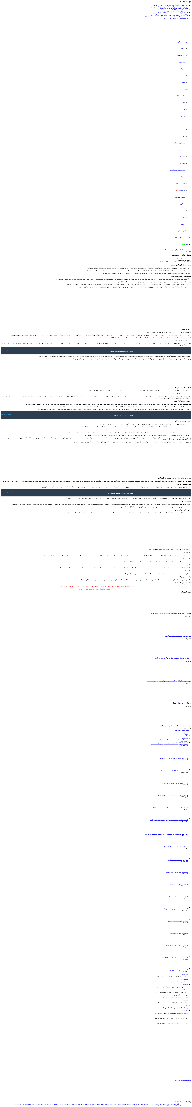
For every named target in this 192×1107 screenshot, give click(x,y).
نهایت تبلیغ (185, 989)
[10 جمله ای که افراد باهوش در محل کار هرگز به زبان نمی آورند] (176, 655)
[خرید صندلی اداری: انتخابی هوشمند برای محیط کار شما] (178, 723)
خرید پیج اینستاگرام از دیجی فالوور (182, 1080)
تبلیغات (185, 244)
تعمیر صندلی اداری (44, 1104)
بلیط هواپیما (185, 984)
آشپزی (183, 102)
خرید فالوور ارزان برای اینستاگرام (183, 1101)
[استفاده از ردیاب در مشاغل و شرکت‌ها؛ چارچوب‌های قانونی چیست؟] (176, 610)
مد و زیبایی (182, 176)
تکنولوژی (183, 116)
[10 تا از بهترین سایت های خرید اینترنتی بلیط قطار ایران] (180, 956)
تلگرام (183, 210)
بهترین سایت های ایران (182, 41)
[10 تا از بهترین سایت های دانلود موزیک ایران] (180, 883)
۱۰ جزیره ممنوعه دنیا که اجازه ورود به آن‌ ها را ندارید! (175, 11)
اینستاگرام (182, 204)
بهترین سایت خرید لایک (18, 1104)
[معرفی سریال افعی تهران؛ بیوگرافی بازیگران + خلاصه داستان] (180, 794)
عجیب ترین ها (180, 190)
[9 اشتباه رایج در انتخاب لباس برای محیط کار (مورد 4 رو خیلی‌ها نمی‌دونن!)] (184, 738)
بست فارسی (188, 249)
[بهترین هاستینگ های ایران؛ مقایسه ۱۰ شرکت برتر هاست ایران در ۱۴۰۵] (180, 806)
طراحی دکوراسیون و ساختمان (177, 170)
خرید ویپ (121, 1104)
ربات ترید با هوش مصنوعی (102, 1104)
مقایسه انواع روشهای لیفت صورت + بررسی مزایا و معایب (174, 8)
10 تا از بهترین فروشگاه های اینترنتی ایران (178, 921)
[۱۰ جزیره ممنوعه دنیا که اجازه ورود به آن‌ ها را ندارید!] (180, 781)
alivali (187, 1005)
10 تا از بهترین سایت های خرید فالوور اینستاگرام (176, 872)
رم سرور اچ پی (144, 1104)
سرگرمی (183, 129)
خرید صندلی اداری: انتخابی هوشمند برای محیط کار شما (175, 726)
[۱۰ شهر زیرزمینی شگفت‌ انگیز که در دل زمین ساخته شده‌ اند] (180, 769)
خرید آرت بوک (127, 1104)
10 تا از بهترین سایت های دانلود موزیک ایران (177, 884)
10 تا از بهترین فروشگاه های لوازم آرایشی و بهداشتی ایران (174, 970)
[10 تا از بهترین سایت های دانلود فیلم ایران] (180, 858)
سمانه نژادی (185, 1010)
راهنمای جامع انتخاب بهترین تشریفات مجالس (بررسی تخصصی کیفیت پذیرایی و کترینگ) (166, 16)
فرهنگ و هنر (182, 149)
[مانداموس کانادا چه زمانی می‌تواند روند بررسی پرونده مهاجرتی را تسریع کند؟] (180, 818)
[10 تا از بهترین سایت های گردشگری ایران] (180, 931)
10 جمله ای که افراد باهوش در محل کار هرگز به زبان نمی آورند (173, 658)
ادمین (187, 1015)
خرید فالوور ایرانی (83, 589)
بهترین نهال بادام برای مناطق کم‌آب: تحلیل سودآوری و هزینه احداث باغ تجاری (169, 6)
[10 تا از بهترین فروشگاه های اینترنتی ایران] (180, 919)
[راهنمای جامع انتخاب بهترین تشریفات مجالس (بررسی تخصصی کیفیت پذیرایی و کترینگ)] (180, 832)
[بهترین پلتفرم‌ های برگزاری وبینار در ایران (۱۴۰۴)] (180, 845)
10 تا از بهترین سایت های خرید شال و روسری (177, 945)
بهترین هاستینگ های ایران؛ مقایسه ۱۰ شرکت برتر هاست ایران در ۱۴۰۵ (170, 14)
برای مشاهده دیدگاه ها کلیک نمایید (183, 730)
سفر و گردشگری (181, 68)
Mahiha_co (185, 1000)
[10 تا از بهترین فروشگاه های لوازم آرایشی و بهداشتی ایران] (180, 968)
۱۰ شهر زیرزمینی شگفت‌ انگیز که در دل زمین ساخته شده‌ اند (173, 9)
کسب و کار (182, 156)
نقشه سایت (166, 1105)
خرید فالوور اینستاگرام (182, 230)
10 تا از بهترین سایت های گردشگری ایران (178, 933)
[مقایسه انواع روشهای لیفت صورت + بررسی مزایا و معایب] (182, 757)
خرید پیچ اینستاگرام (29, 1104)
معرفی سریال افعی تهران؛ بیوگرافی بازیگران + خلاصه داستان (173, 12)
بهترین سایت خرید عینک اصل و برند (157, 1104)
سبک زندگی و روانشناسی (179, 48)
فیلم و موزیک (182, 62)
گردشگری (182, 163)
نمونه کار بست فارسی (181, 237)
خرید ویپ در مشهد (114, 1104)
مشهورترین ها (180, 183)
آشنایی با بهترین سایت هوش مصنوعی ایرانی (178, 636)
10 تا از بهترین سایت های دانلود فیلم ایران (178, 860)
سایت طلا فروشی (135, 1104)
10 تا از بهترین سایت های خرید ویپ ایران (178, 896)
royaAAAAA (185, 1021)
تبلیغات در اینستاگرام (180, 197)
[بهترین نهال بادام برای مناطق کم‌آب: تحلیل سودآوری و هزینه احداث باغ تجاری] (182, 742)
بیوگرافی (183, 109)
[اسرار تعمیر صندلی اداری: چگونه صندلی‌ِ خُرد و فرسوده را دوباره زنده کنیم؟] (179, 678)
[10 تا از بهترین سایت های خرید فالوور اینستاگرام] (180, 870)
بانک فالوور (37, 1104)
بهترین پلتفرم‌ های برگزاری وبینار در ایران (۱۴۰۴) (176, 18)
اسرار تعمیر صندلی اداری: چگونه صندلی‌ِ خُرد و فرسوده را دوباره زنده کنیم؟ (169, 681)
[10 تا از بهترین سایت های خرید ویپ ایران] (180, 895)
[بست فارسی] (185, 26)
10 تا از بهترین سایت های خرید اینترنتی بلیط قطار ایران (175, 957)
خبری (184, 75)
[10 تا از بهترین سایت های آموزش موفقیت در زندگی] (180, 907)
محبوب (186, 734)
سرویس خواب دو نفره (76, 1104)
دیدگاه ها (186, 735)
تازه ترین (186, 732)
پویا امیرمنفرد (185, 974)
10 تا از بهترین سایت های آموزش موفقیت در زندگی (175, 908)
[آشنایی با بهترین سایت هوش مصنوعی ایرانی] (179, 633)
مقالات (186, 89)
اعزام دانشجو (181, 95)
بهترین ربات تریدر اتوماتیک (172, 1104)
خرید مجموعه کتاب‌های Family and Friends (60, 1104)
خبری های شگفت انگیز (179, 143)
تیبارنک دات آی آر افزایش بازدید (180, 995)
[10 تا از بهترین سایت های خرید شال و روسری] (180, 944)
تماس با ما (159, 1105)
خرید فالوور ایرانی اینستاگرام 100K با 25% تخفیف (100, 589)
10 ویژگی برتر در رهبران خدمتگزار (181, 703)
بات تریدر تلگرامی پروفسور (89, 1104)
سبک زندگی (182, 122)
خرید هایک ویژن (184, 979)
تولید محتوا (182, 224)
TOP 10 (183, 82)
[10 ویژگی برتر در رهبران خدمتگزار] (176, 700)
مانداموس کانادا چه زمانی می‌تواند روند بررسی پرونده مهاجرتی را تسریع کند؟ (169, 15)
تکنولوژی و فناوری (180, 55)
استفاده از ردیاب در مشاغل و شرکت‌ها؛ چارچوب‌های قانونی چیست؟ (171, 613)
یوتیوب (183, 217)
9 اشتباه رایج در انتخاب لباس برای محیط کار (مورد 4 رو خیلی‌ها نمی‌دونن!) (170, 5)
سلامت (183, 136)
